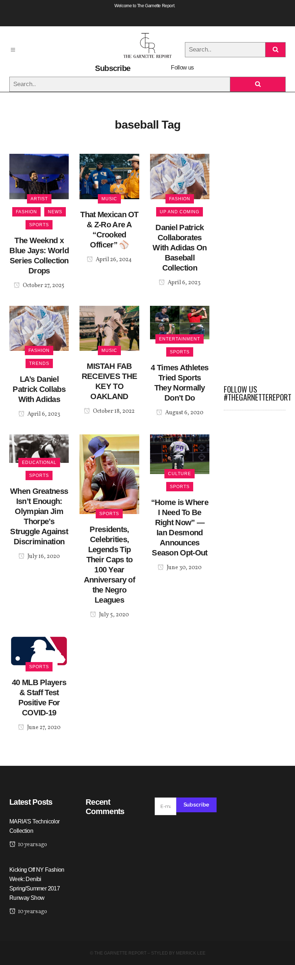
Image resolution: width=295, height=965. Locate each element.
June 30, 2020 (183, 568)
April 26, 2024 (113, 260)
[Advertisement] (255, 262)
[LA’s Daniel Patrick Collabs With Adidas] (39, 328)
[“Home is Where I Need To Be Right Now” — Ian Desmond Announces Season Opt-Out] (179, 454)
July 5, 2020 (113, 615)
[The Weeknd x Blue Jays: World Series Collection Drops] (39, 176)
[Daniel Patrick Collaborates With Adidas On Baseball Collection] (179, 176)
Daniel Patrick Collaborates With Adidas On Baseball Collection (179, 247)
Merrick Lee (190, 953)
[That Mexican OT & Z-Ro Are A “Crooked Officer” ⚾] (109, 176)
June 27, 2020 (43, 728)
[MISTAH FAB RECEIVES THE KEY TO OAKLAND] (109, 328)
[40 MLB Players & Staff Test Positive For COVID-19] (39, 651)
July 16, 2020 (43, 556)
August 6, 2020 (183, 413)
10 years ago (32, 845)
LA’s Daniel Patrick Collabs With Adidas (39, 389)
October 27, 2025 (43, 286)
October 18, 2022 (113, 411)
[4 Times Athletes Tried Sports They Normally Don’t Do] (179, 322)
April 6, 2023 (183, 283)
